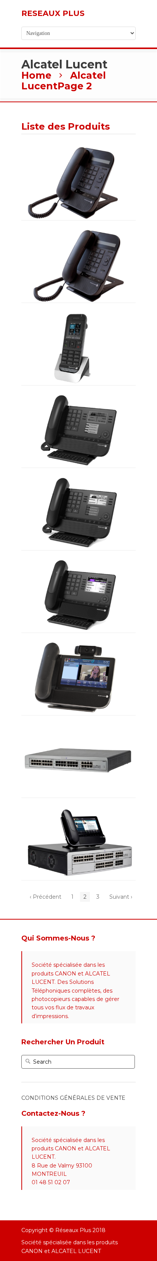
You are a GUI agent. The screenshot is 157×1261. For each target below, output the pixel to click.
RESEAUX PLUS (53, 13)
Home (36, 75)
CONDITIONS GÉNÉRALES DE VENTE (73, 1097)
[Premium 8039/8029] (78, 404)
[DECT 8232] (78, 322)
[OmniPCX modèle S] (78, 734)
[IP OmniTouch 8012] (78, 239)
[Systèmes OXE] (78, 817)
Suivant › (120, 896)
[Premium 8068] (78, 569)
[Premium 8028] (78, 487)
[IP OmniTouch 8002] (78, 157)
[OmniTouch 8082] (78, 652)
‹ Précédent (45, 896)
